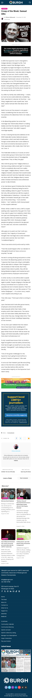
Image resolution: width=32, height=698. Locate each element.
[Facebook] (16, 438)
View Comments (24, 478)
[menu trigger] (2, 2)
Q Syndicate (11, 433)
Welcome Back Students (7, 501)
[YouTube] (13, 591)
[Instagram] (28, 464)
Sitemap (25, 695)
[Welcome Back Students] (8, 493)
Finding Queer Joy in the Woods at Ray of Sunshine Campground (23, 543)
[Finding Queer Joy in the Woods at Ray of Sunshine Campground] (24, 534)
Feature (4, 8)
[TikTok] (16, 591)
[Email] (28, 438)
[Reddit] (24, 438)
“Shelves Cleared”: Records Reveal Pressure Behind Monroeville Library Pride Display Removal (23, 504)
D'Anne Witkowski (10, 17)
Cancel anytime (23, 422)
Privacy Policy (18, 695)
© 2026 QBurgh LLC (9, 695)
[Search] (30, 2)
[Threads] (19, 591)
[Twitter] (20, 438)
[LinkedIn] (10, 591)
